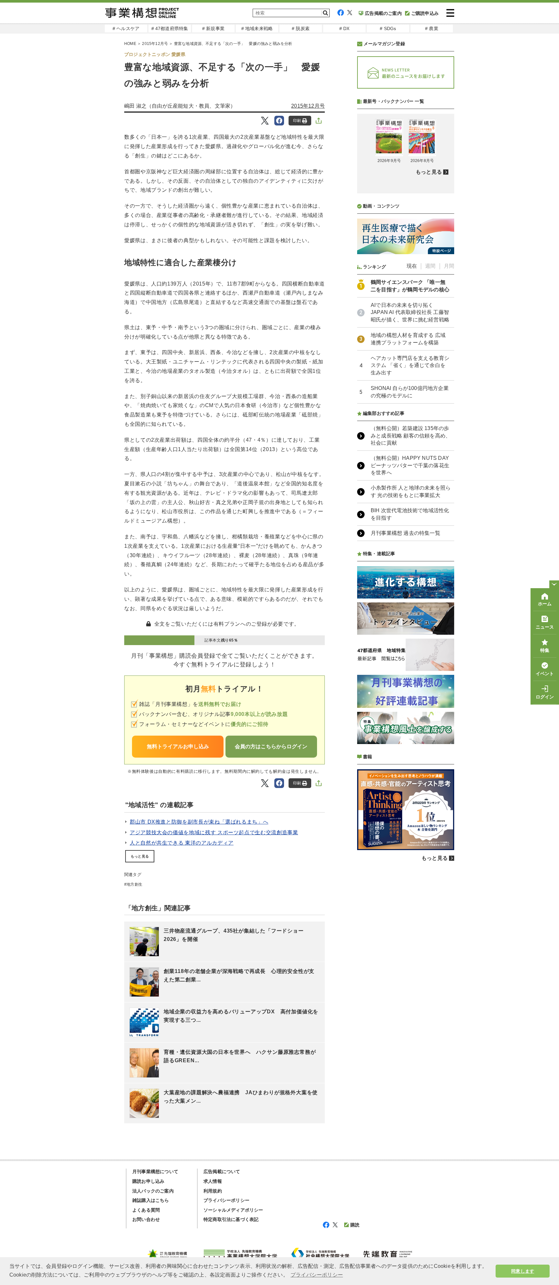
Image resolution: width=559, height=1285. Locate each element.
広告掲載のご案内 (383, 13)
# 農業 (431, 28)
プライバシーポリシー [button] (316, 1275)
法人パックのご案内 (153, 1191)
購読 (354, 1225)
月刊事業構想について (155, 1171)
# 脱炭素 (301, 28)
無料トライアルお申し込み (178, 746)
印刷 (297, 120)
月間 (449, 266)
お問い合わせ (146, 1219)
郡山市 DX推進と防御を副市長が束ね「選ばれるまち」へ (199, 822)
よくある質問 (146, 1210)
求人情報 (212, 1181)
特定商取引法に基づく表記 (230, 1219)
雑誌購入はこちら (150, 1200)
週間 (430, 266)
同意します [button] (522, 1271)
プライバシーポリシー (226, 1200)
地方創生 (134, 884)
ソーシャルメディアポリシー (233, 1210)
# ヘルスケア (126, 28)
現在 (412, 266)
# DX (344, 28)
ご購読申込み (425, 13)
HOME (130, 43)
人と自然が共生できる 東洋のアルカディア (182, 843)
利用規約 (212, 1191)
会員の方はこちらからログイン (271, 746)
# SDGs (388, 28)
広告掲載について (221, 1171)
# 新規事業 (213, 28)
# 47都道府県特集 (169, 28)
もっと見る (140, 856)
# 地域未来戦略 (257, 28)
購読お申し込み (148, 1181)
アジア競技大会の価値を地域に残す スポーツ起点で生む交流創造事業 (214, 832)
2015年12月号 (155, 43)
